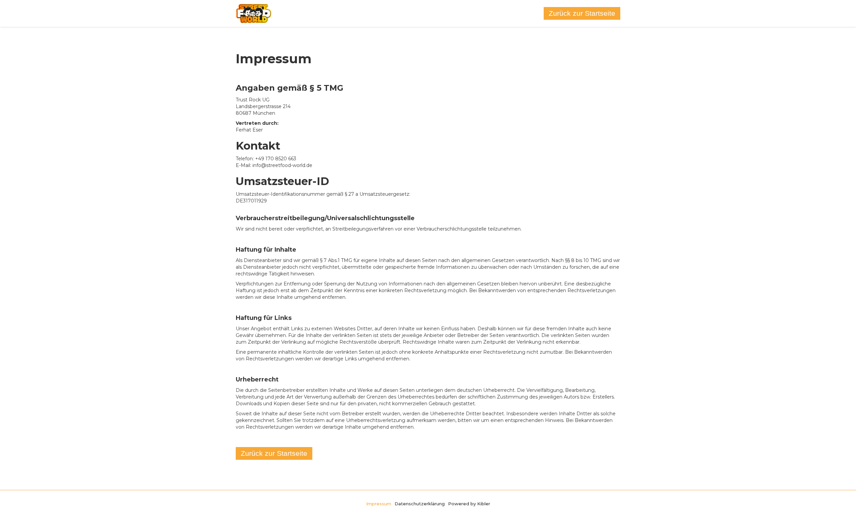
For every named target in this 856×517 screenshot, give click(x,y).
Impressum (378, 503)
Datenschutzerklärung (420, 503)
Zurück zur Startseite (582, 13)
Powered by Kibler (469, 503)
